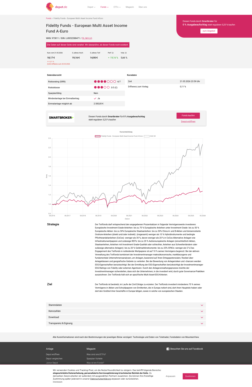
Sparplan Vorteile (94, 358)
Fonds (48, 18)
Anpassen (170, 376)
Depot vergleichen (54, 358)
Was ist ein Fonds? (95, 362)
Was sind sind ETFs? (96, 354)
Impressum (57, 381)
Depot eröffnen (188, 121)
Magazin (130, 7)
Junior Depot (52, 362)
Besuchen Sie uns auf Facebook (186, 349)
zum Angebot (209, 31)
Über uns (143, 7)
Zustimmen (190, 376)
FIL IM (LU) (87, 38)
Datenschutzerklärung (100, 379)
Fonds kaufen (188, 115)
